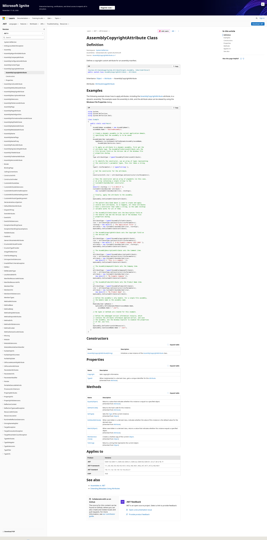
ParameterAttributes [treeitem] (11, 370)
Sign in (262, 18)
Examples (227, 38)
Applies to (227, 49)
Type (110, 414)
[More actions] (178, 31)
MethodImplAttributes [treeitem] (12, 313)
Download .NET (257, 24)
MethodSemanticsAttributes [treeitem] (14, 332)
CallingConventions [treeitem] (11, 172)
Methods (227, 46)
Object (99, 78)
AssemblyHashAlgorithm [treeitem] (12, 114)
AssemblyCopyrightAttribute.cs (103, 55)
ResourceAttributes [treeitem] (11, 412)
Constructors (228, 40)
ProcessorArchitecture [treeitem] (12, 389)
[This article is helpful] (241, 58)
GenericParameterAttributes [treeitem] (14, 240)
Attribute (107, 78)
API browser (103, 31)
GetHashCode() (93, 408)
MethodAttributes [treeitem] (10, 301)
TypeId (90, 378)
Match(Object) (92, 428)
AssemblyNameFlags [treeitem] (11, 137)
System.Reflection (102, 50)
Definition (227, 35)
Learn (89, 31)
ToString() (91, 443)
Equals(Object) (93, 402)
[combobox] (23, 33)
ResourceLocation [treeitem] (10, 416)
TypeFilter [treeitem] (7, 450)
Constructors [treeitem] (10, 76)
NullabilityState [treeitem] (9, 358)
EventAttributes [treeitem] (9, 214)
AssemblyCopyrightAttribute (151, 96)
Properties (227, 43)
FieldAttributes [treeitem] (9, 233)
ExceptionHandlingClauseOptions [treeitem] (16, 229)
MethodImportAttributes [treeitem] (12, 317)
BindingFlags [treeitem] (8, 168)
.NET (95, 31)
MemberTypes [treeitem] (9, 297)
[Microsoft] (4, 18)
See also (226, 51)
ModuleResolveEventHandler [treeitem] (14, 347)
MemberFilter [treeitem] (9, 286)
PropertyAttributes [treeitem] (10, 393)
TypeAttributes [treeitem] (9, 439)
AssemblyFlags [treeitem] (9, 107)
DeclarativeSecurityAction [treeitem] (13, 202)
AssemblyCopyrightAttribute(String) (100, 353)
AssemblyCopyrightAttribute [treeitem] (16, 73)
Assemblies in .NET (98, 485)
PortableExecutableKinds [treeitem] (13, 385)
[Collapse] (44, 29)
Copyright (91, 374)
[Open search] (257, 18)
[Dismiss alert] (262, 4)
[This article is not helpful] (243, 58)
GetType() (91, 414)
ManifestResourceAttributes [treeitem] (14, 278)
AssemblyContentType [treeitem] (12, 65)
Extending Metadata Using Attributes (105, 488)
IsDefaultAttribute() (94, 420)
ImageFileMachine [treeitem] (10, 252)
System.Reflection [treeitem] (10, 42)
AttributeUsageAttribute (105, 84)
